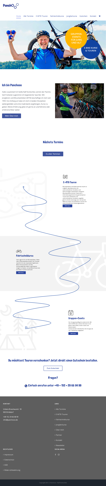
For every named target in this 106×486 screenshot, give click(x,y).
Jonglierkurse (61, 425)
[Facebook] (55, 454)
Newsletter (60, 445)
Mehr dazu (67, 205)
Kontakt (59, 440)
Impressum (8, 454)
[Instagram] (59, 454)
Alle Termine (61, 409)
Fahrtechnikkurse (63, 419)
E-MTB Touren (62, 414)
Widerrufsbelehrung (12, 470)
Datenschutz (9, 460)
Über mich (60, 430)
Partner (59, 435)
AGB (6, 465)
